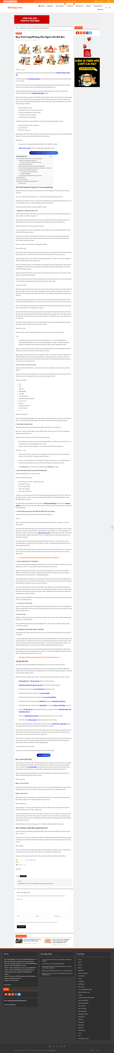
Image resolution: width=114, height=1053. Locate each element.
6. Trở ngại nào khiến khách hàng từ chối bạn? (30, 175)
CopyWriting (49, 6)
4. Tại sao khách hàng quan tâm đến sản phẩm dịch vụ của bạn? (34, 168)
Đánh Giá (88, 6)
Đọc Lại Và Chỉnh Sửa (22, 179)
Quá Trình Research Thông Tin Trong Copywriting (29, 158)
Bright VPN (80, 970)
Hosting (80, 995)
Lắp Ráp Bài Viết (20, 177)
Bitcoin (79, 967)
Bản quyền (92, 1050)
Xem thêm (7, 985)
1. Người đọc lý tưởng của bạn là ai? (27, 160)
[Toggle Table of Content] (49, 156)
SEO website (81, 1025)
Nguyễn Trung (19, 40)
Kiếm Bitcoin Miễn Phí (83, 1000)
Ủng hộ (97, 1050)
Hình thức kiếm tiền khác (83, 992)
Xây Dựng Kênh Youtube (83, 1038)
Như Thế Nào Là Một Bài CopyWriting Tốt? (27, 181)
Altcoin (79, 962)
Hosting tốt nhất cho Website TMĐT (86, 997)
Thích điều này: (22, 183)
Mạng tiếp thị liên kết (83, 1014)
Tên (18, 916)
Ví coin (79, 1033)
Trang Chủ (42, 6)
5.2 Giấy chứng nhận (25, 173)
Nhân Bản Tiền (79, 6)
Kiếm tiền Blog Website (83, 1003)
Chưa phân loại (81, 976)
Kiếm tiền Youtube (82, 1011)
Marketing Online (98, 6)
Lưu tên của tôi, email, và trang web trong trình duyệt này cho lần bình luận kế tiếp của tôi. (38, 922)
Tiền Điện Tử (71, 5)
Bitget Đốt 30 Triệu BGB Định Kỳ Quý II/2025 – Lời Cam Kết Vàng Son (57, 970)
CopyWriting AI (81, 984)
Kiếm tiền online (61, 5)
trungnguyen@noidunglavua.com (17, 1000)
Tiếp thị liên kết (81, 1030)
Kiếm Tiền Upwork (82, 1008)
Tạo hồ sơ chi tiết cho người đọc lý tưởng (30, 162)
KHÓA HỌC (100, 9)
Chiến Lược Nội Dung (83, 973)
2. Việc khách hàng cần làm (25, 164)
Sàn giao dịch (81, 1022)
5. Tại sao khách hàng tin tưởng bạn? (27, 170)
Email (37, 916)
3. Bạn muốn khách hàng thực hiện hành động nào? (31, 166)
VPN (79, 1035)
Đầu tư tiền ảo (81, 986)
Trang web (57, 916)
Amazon (80, 965)
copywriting (23, 876)
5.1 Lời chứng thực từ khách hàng (28, 171)
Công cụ (80, 978)
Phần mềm (80, 1019)
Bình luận (20, 899)
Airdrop (80, 959)
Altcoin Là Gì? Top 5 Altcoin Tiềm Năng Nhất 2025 (65, 1)
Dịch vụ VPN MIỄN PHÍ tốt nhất (85, 989)
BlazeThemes (53, 1050)
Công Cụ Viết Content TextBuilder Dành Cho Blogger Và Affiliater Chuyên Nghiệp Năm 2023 (61, 941)
